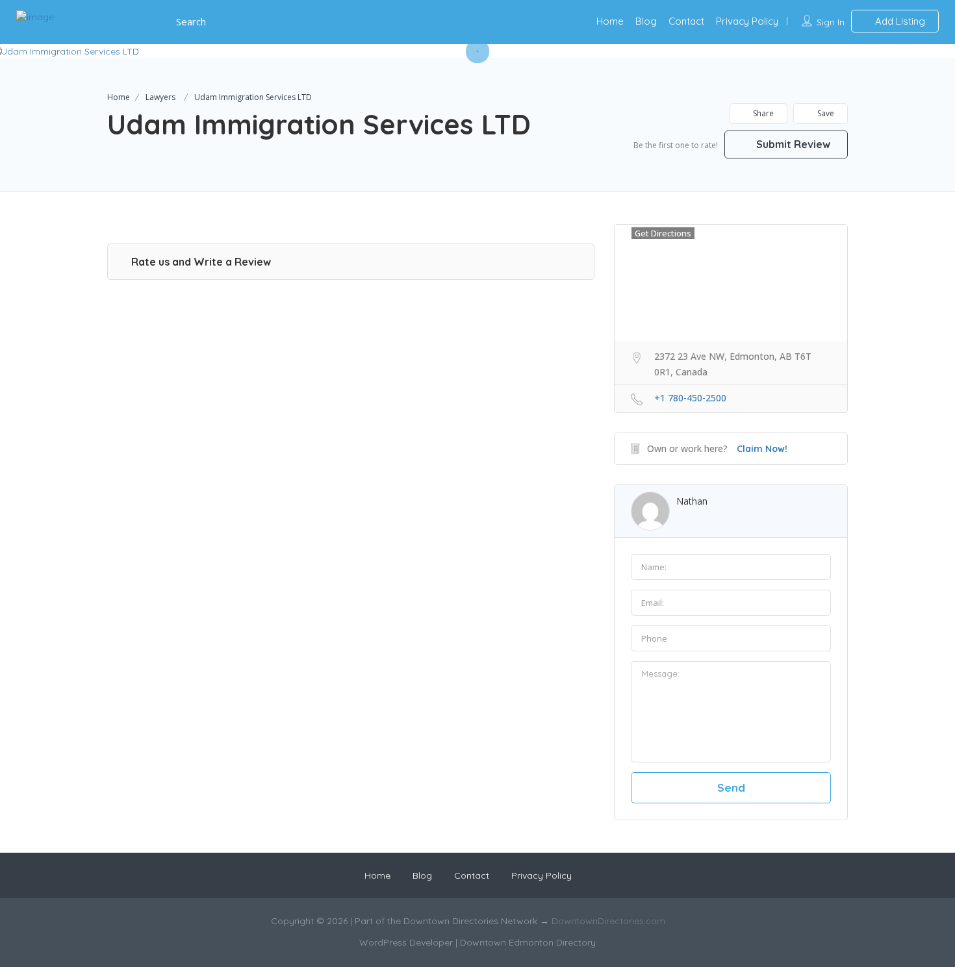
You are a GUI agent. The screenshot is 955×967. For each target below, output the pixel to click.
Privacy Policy (747, 21)
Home (610, 21)
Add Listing (898, 21)
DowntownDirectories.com (608, 921)
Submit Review (792, 144)
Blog (646, 21)
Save (824, 113)
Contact (686, 21)
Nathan (691, 501)
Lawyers (160, 97)
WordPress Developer (407, 942)
